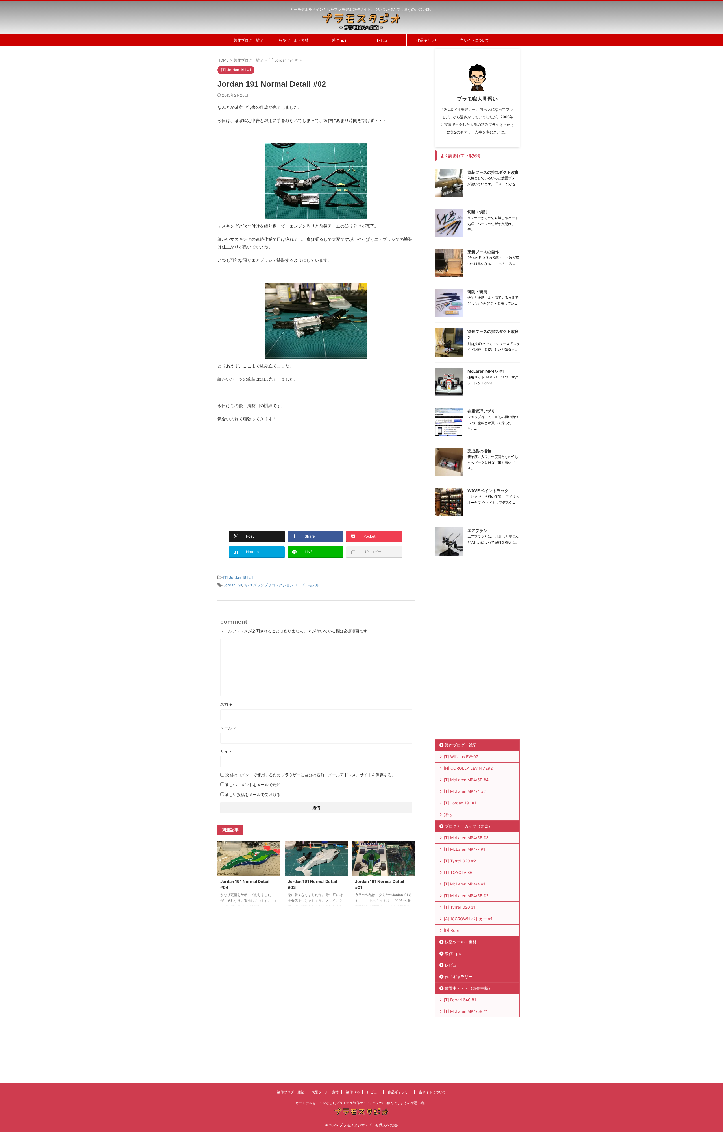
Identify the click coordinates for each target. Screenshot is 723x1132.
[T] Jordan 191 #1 (238, 577)
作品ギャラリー (429, 40)
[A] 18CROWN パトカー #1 (468, 918)
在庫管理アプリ (481, 411)
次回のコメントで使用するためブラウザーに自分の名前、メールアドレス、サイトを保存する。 (310, 774)
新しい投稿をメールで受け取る (252, 794)
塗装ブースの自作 (483, 251)
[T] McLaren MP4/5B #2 (466, 895)
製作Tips (339, 40)
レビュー (384, 40)
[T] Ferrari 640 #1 (460, 999)
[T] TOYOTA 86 (458, 872)
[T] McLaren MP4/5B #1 (466, 1011)
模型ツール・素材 (293, 40)
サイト (226, 751)
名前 (226, 704)
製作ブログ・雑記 (248, 40)
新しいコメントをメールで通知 (252, 784)
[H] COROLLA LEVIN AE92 (468, 768)
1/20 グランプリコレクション (268, 585)
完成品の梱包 (479, 450)
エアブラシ (477, 530)
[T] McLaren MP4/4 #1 (464, 884)
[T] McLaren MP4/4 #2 (465, 791)
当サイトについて (474, 40)
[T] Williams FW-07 (461, 756)
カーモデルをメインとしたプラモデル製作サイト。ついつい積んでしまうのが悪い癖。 (361, 1103)
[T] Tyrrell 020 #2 (460, 860)
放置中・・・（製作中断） (468, 988)
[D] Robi (451, 930)
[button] (316, 181)
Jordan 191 (232, 585)
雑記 (448, 814)
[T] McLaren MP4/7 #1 (464, 849)
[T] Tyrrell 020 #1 (460, 907)
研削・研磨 (477, 291)
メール (228, 727)
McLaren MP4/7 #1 (485, 371)
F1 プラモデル (307, 585)
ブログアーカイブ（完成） (468, 826)
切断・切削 (477, 212)
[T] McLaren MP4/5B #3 (466, 837)
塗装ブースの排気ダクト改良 (493, 172)
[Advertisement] (264, 473)
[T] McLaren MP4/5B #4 (466, 779)
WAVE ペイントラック (487, 490)
